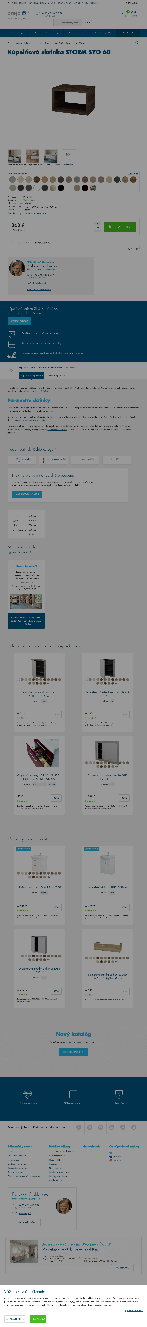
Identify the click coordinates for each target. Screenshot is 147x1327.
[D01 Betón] (12, 179)
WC (109, 32)
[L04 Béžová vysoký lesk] (53, 187)
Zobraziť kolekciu (19, 321)
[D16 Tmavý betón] (61, 179)
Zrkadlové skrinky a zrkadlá (75, 32)
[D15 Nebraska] (53, 179)
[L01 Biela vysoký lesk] (36, 187)
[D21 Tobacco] (85, 179)
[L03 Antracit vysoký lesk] (44, 187)
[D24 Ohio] (109, 179)
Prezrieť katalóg (72, 1052)
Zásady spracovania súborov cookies (24, 1176)
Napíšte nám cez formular (39, 290)
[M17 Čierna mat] (85, 187)
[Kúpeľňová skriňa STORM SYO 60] (14, 156)
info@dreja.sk (39, 283)
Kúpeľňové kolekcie (131, 32)
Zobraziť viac (67, 164)
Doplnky (102, 32)
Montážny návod (20, 552)
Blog (31, 3)
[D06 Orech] (36, 179)
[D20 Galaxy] (77, 179)
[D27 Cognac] (133, 179)
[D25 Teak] (117, 179)
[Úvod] (9, 43)
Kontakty (94, 3)
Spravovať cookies (134, 1310)
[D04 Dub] (20, 179)
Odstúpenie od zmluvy (17, 1163)
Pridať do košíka (122, 227)
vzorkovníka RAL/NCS (57, 429)
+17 (48, 683)
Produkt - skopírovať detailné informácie (27, 213)
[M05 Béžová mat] (77, 187)
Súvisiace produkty (57, 375)
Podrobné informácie (103, 1304)
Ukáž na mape (122, 1268)
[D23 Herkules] (101, 179)
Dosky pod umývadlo (54, 32)
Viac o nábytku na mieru (27, 494)
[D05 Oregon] (28, 179)
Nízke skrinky (43, 43)
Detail (56, 715)
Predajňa (53, 1163)
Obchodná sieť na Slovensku (61, 1151)
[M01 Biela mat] (69, 187)
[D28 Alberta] (12, 187)
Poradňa (23, 3)
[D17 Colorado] (69, 179)
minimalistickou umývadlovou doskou (30, 420)
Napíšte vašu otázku (27, 1222)
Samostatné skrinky (36, 32)
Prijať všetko (38, 1319)
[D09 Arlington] (44, 179)
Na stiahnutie (40, 3)
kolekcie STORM (40, 391)
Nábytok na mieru (80, 3)
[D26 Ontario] (125, 179)
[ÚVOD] (9, 3)
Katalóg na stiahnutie (58, 1176)
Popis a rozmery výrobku (32, 375)
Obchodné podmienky (17, 1155)
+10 (48, 877)
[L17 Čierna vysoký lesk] (61, 187)
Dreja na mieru (14, 1159)
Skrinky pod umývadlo (18, 32)
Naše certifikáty (56, 1159)
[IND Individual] (93, 187)
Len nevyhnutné (15, 1319)
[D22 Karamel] (93, 179)
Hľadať (88, 22)
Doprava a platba (64, 3)
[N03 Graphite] (20, 187)
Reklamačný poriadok (17, 1168)
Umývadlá (93, 32)
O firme (14, 3)
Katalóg (51, 3)
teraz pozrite (68, 1042)
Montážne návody (57, 1155)
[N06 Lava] (28, 187)
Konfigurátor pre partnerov (60, 1172)
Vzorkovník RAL (56, 1180)
